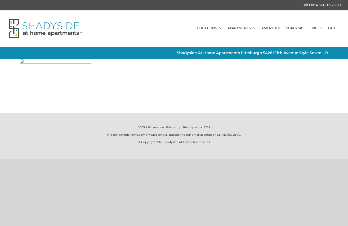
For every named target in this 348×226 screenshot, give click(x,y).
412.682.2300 (231, 134)
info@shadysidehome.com (126, 134)
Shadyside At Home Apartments (187, 142)
